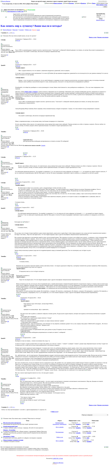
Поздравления (59, 432)
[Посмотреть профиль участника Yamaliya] (23, 153)
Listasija (43, 145)
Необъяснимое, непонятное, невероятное (59, 423)
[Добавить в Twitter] (14, 11)
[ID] (17, 40)
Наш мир (15, 29)
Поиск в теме (92, 37)
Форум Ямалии (102, 1)
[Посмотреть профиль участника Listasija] (16, 61)
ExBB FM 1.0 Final (58, 458)
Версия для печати (102, 37)
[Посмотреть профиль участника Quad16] (16, 127)
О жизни (21, 29)
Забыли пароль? (100, 20)
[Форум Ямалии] (5, 1)
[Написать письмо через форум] (17, 61)
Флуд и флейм (59, 427)
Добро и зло (28, 29)
